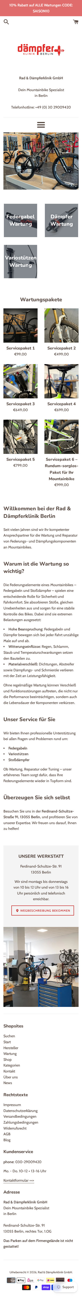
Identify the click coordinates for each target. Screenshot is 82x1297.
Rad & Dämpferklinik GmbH (55, 1272)
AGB (6, 1134)
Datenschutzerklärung (20, 1111)
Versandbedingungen (19, 1116)
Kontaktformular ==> (18, 1180)
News (7, 1083)
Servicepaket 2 (61, 348)
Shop (7, 1059)
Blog (6, 1140)
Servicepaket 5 (20, 459)
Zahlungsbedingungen (20, 1122)
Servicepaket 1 (20, 348)
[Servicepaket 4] (61, 381)
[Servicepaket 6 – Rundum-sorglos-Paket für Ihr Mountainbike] (61, 437)
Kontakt (9, 1071)
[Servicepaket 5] (20, 437)
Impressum (12, 1105)
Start (7, 1042)
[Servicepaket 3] (20, 381)
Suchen (9, 1036)
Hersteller (10, 1048)
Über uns (10, 1077)
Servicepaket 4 (61, 404)
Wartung (10, 1053)
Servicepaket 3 (20, 404)
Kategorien (11, 1065)
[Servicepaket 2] (61, 325)
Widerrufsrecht (14, 1128)
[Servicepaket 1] (20, 325)
